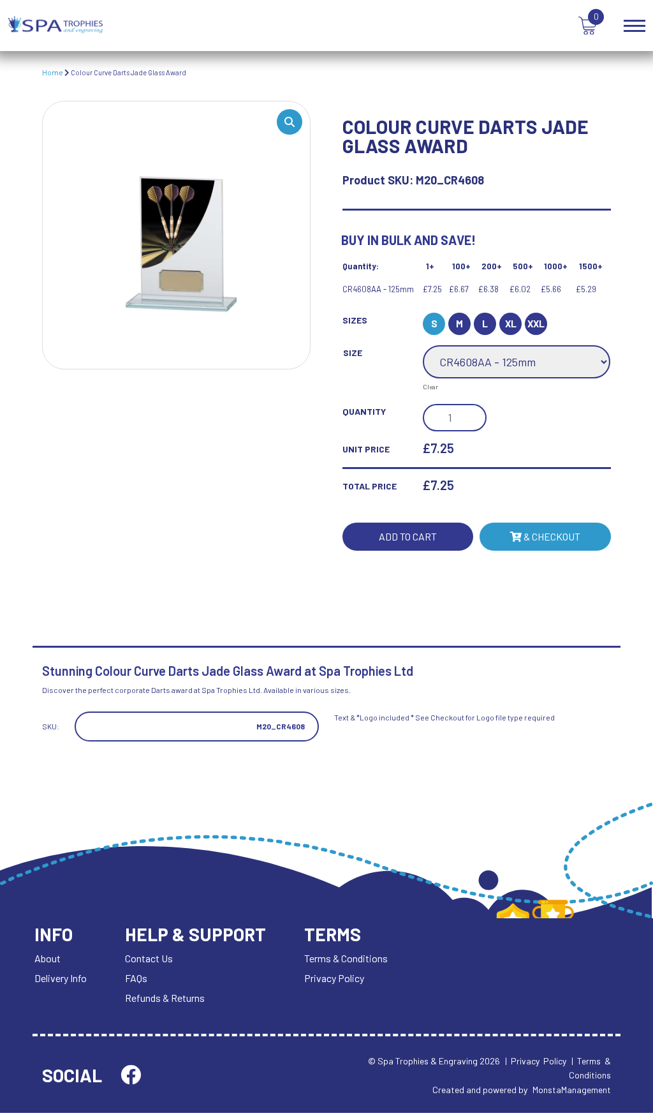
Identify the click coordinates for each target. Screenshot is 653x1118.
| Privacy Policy (535, 1060)
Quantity (364, 411)
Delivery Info (60, 978)
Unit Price (366, 448)
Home (52, 72)
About (47, 958)
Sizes (354, 320)
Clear (430, 387)
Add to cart (408, 536)
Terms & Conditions (346, 958)
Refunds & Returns (165, 998)
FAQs (136, 978)
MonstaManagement (571, 1089)
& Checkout (551, 536)
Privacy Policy (334, 978)
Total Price (369, 486)
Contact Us (149, 958)
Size (352, 352)
